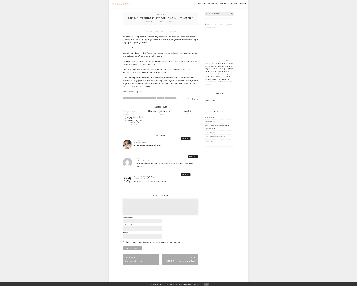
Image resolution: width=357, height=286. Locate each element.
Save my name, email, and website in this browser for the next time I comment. (153, 242)
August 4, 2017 (134, 124)
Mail (127, 225)
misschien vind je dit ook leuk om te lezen (135, 98)
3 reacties (170, 21)
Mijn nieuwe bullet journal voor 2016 (159, 112)
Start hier (201, 4)
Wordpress (161, 98)
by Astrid (161, 21)
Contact (243, 4)
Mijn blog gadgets (185, 111)
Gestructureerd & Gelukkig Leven (215, 125)
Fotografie (208, 121)
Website (125, 233)
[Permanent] (134, 115)
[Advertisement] (220, 162)
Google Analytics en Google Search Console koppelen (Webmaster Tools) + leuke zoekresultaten (134, 120)
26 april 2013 (150, 21)
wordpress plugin (171, 98)
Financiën (208, 132)
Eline (138, 158)
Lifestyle (207, 141)
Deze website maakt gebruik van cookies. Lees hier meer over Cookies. (174, 284)
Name (128, 217)
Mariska (137, 140)
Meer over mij (209, 84)
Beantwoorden (186, 138)
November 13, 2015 (185, 113)
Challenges (209, 128)
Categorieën (212, 4)
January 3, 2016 (159, 115)
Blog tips (160, 15)
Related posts (151, 98)
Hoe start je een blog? (228, 4)
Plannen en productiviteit (214, 136)
